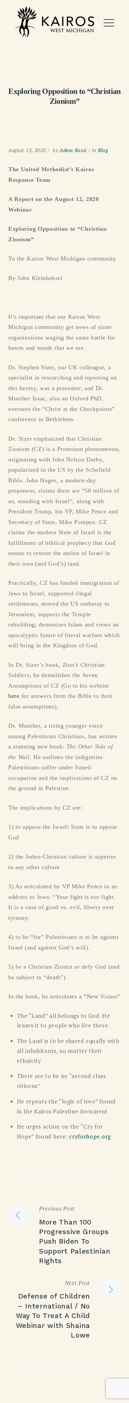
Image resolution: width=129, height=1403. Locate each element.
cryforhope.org (90, 1136)
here (14, 696)
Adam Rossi (73, 150)
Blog (103, 150)
